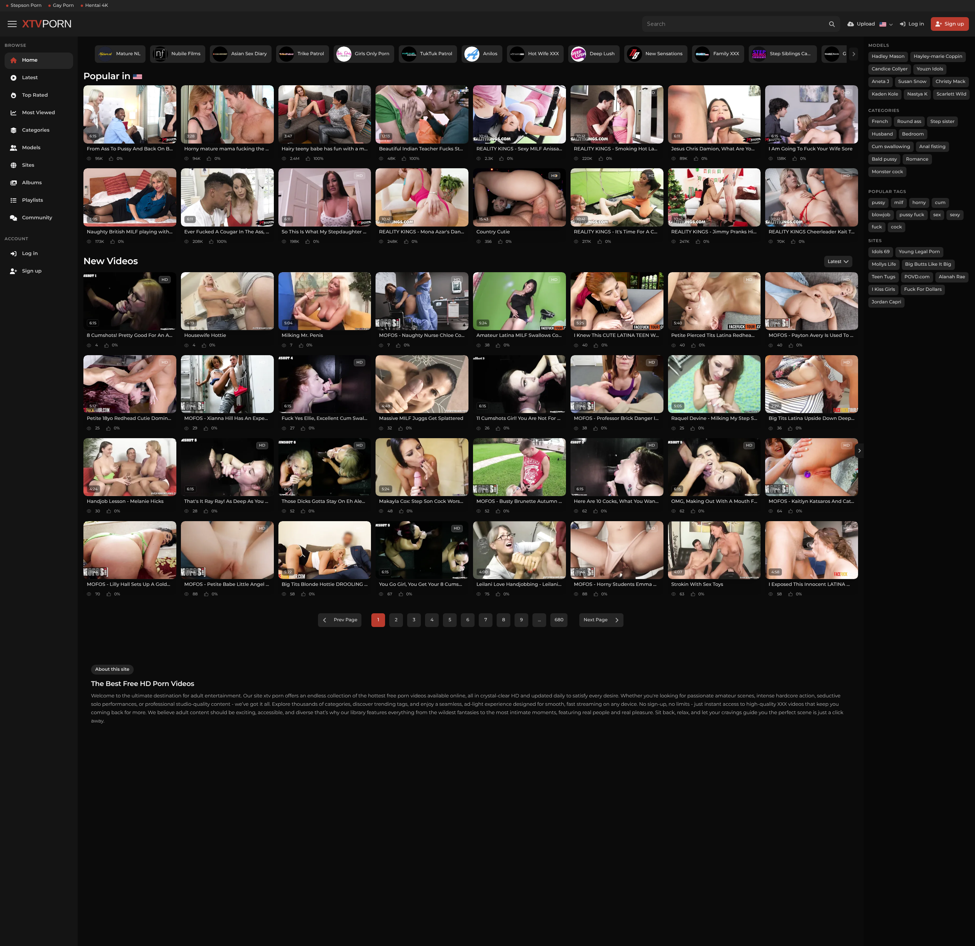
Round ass (909, 121)
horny (919, 203)
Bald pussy (884, 159)
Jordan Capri (886, 302)
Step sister (942, 121)
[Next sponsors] (853, 54)
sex (937, 215)
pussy (878, 203)
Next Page (595, 620)
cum (940, 203)
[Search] (832, 24)
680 (559, 620)
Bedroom (913, 134)
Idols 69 (881, 252)
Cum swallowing (891, 147)
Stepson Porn (26, 5)
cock (896, 227)
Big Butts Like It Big (928, 264)
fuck (877, 227)
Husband (882, 134)
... (539, 620)
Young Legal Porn (919, 252)
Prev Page (346, 620)
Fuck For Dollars (922, 289)
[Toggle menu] (12, 24)
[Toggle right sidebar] (859, 450)
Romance (917, 159)
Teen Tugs (883, 277)
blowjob (881, 215)
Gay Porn (63, 5)
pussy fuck (912, 215)
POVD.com (917, 277)
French (880, 121)
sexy (955, 215)
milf (898, 203)
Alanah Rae (952, 277)
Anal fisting (932, 147)
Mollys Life (884, 264)
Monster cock (887, 172)
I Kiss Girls (883, 289)
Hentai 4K (96, 5)
